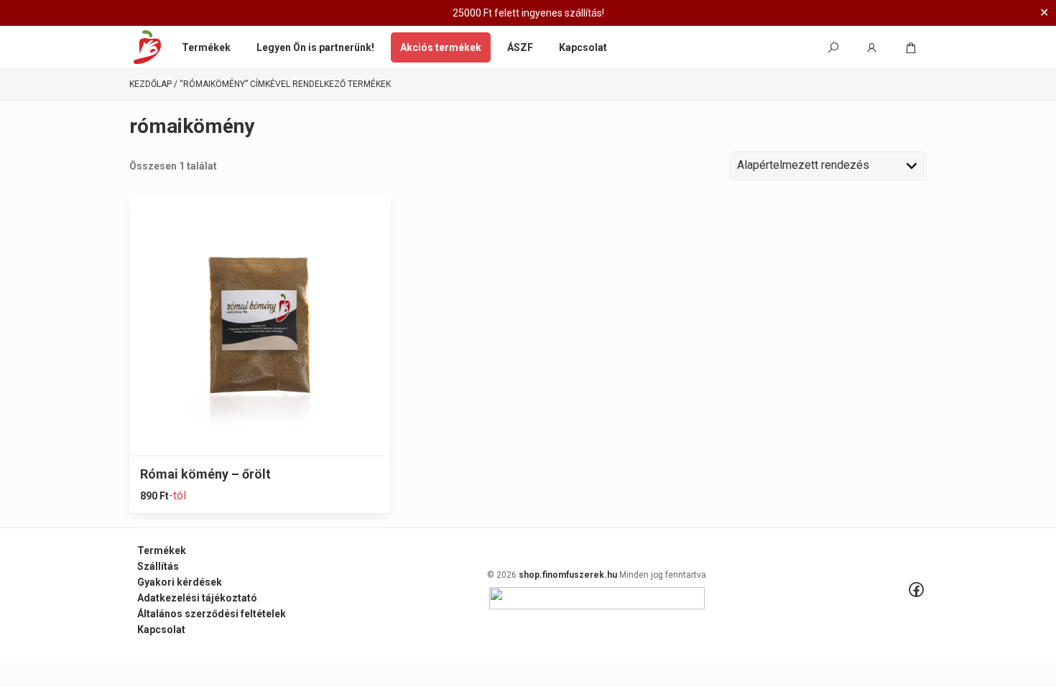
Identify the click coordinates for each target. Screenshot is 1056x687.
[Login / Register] (872, 47)
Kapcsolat (583, 47)
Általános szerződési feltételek (211, 613)
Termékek (206, 47)
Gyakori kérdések (179, 582)
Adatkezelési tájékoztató (197, 598)
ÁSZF (520, 47)
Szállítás (158, 566)
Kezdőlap (150, 84)
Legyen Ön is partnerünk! (315, 47)
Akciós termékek (440, 47)
